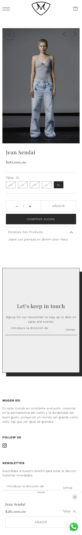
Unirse (70, 329)
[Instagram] (4, 445)
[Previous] (64, 34)
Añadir (58, 206)
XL (59, 185)
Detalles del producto (25, 232)
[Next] (75, 34)
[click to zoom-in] (9, 35)
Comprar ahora (41, 219)
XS (11, 185)
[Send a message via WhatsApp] (74, 527)
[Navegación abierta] (7, 9)
